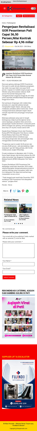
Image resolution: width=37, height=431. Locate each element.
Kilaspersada (9, 46)
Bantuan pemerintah (30, 16)
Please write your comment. (12, 242)
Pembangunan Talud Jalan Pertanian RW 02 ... (10, 216)
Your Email (6, 268)
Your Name (6, 261)
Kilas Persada (10, 220)
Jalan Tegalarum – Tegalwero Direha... (25, 215)
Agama (19, 16)
